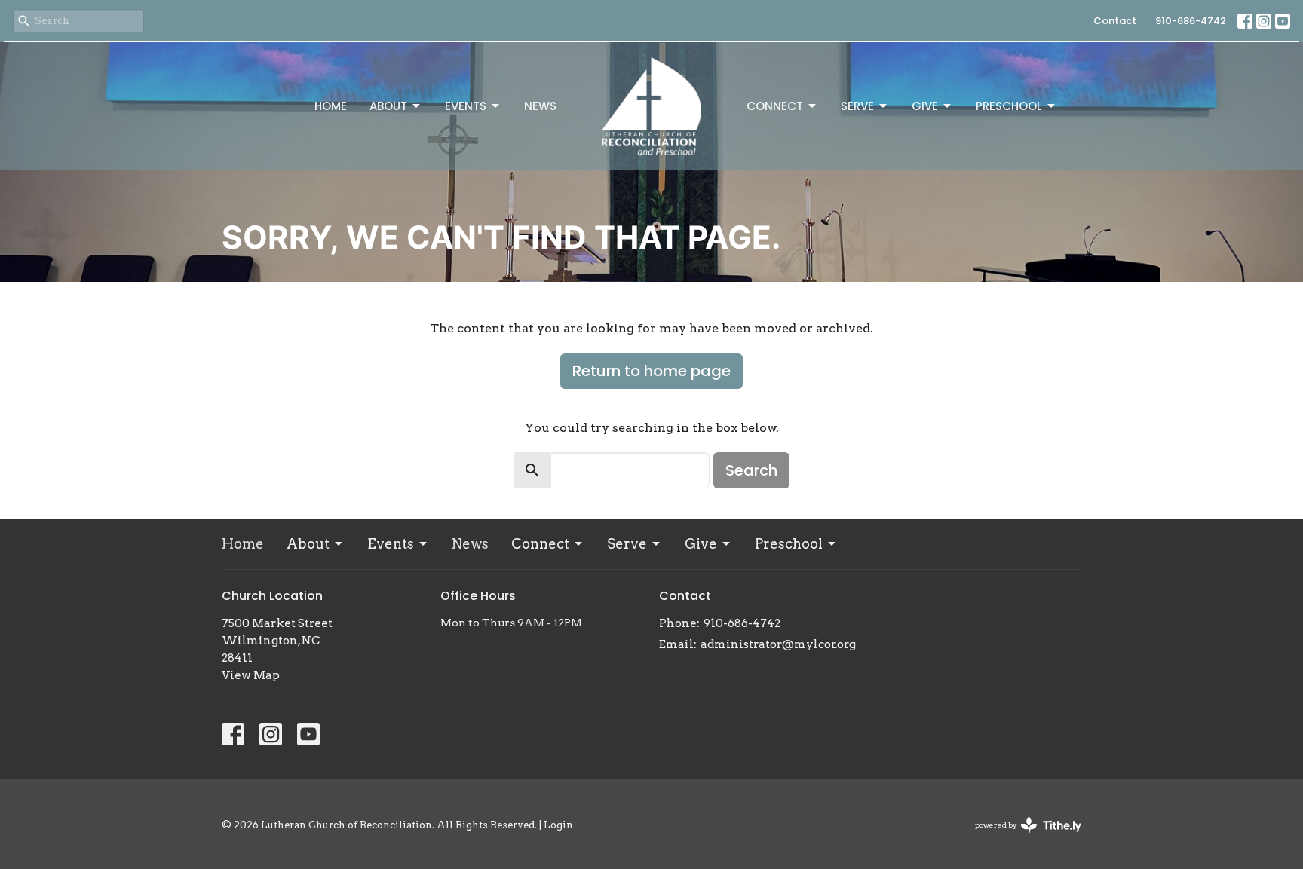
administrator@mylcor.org (778, 644)
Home (330, 106)
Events (465, 106)
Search (751, 470)
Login (558, 825)
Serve (857, 106)
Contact (1114, 21)
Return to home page (651, 370)
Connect (775, 106)
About (388, 106)
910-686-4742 (1190, 21)
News (540, 106)
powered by (1020, 837)
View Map (251, 675)
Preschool (1009, 106)
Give (925, 106)
